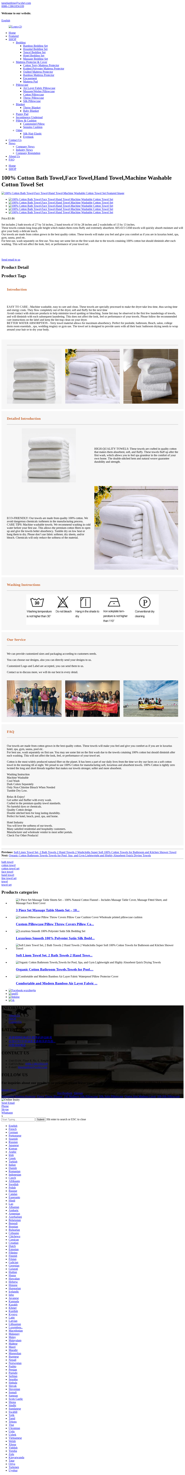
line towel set (8, 878)
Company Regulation (28, 153)
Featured (14, 36)
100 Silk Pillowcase (168, 1096)
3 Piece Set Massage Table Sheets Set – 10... (47, 910)
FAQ (11, 159)
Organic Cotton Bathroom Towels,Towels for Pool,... (54, 969)
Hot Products (64, 1093)
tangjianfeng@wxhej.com (32, 1067)
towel (4, 881)
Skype (5, 1109)
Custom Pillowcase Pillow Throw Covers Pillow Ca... (55, 924)
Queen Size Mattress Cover (140, 1096)
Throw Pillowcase (33, 97)
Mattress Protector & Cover (31, 62)
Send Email (8, 1102)
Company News (25, 146)
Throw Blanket (31, 107)
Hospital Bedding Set (35, 49)
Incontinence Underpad (29, 117)
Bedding (21, 42)
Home (12, 32)
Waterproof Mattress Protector (18, 1096)
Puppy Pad (22, 114)
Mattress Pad (30, 81)
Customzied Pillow (34, 123)
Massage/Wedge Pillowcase (39, 91)
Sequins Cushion (32, 127)
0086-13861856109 (36, 1063)
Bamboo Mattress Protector (38, 75)
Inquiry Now (8, 1089)
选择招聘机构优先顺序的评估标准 (30, 1037)
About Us (14, 156)
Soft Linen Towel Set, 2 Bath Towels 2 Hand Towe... (54, 955)
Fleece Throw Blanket (49, 1096)
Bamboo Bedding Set (35, 45)
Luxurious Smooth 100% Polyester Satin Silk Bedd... (55, 938)
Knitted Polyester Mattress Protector (43, 68)
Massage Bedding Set (35, 58)
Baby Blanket (31, 110)
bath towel (7, 861)
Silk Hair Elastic (32, 133)
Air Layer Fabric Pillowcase (39, 88)
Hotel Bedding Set (33, 55)
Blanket (20, 104)
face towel (7, 871)
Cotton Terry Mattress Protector (41, 65)
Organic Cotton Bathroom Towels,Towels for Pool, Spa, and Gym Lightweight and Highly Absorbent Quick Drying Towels (80, 855)
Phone (5, 1106)
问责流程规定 (17, 1045)
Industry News (24, 149)
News (12, 143)
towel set (6, 884)
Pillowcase (22, 84)
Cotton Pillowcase (33, 94)
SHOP (12, 39)
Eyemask (28, 136)
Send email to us (10, 259)
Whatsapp (7, 1112)
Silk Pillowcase (32, 101)
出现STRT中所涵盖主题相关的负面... (32, 1041)
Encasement (30, 78)
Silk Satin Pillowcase (111, 1096)
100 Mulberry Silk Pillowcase (81, 1096)
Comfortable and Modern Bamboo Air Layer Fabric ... (56, 983)
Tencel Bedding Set (34, 52)
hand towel (7, 874)
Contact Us (15, 140)
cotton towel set (10, 868)
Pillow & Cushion (26, 120)
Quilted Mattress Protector (38, 71)
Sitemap (78, 1093)
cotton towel (8, 865)
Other (19, 130)
